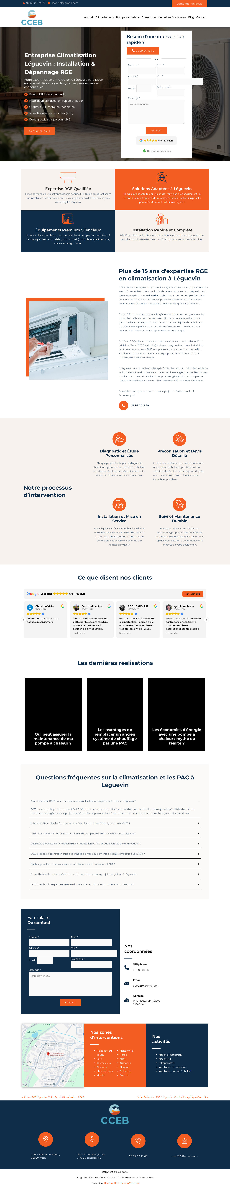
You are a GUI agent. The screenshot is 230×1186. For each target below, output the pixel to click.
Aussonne (125, 1063)
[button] (34, 3)
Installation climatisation (172, 1067)
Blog (79, 1177)
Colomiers (125, 1071)
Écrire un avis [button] (192, 594)
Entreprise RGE (167, 1063)
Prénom (133, 65)
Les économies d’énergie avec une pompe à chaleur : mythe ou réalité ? (176, 736)
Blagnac (124, 1067)
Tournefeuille (104, 1063)
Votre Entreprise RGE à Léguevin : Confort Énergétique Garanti (173, 1097)
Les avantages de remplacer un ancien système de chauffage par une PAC (115, 736)
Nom (160, 65)
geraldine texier (184, 606)
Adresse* (133, 76)
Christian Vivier (44, 606)
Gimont (124, 1075)
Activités (88, 1177)
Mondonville (126, 1050)
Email (132, 88)
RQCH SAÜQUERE (138, 606)
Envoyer (156, 130)
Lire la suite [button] (79, 633)
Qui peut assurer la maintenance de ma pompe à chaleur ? (53, 739)
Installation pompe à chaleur (175, 1071)
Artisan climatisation (170, 1054)
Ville (160, 76)
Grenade (102, 1067)
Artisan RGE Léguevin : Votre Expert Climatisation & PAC (52, 1097)
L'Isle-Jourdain (105, 1071)
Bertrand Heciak (92, 606)
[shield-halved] (144, 151)
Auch (122, 1059)
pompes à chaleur (194, 295)
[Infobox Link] (137, 969)
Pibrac (123, 1054)
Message (134, 98)
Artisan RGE (165, 1059)
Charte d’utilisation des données (135, 1177)
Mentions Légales (105, 1177)
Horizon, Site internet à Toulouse (122, 1183)
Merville (101, 1075)
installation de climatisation (164, 295)
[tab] (115, 808)
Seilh (99, 1059)
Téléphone (164, 87)
